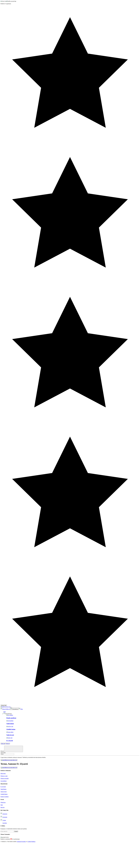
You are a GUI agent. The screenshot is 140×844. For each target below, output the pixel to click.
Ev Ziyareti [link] (3, 786)
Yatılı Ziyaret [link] (4, 791)
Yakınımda (3, 752)
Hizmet (2, 751)
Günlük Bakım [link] (4, 794)
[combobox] (7, 754)
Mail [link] (2, 805)
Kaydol (16, 831)
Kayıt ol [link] (7, 743)
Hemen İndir (3, 705)
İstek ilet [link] (2, 807)
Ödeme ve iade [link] (4, 776)
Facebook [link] (4, 817)
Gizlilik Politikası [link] (31, 841)
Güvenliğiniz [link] (4, 781)
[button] (5, 709)
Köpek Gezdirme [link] (5, 796)
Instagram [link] (4, 813)
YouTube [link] (4, 823)
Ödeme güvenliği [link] (5, 778)
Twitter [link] (4, 820)
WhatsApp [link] (3, 802)
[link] (5, 706)
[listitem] (13, 749)
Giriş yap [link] (3, 743)
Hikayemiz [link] (3, 773)
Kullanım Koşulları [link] (21, 841)
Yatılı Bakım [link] (3, 789)
